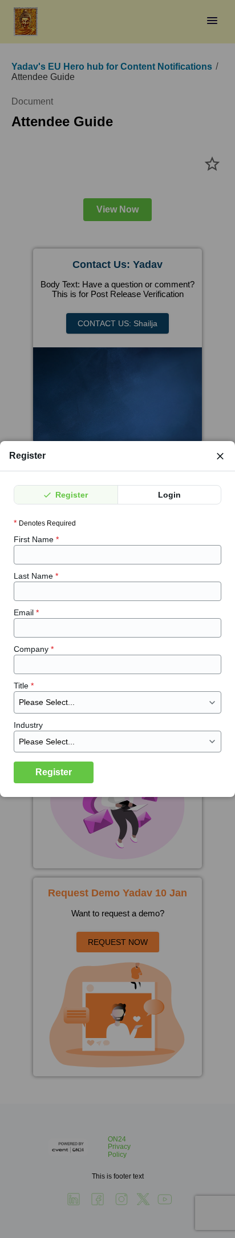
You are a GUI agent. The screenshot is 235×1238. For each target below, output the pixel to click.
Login (169, 494)
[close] (220, 456)
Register (70, 494)
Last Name (36, 575)
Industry (28, 725)
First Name (36, 539)
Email (26, 612)
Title (24, 685)
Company (34, 649)
